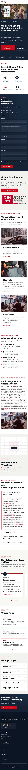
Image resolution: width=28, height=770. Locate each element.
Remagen (5, 472)
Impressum (3, 745)
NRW (15, 386)
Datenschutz (4, 748)
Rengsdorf (5, 467)
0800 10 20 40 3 (4, 759)
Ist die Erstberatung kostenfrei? (11, 683)
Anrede (2, 134)
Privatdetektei (6, 503)
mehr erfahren (6, 594)
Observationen (6, 408)
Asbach (13, 470)
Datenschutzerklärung (13, 161)
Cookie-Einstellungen (5, 750)
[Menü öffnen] (25, 2)
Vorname (3, 139)
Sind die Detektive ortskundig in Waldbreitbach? (11, 671)
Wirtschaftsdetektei (8, 505)
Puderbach (15, 472)
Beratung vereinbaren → (9, 707)
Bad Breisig (5, 470)
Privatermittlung (4, 738)
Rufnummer (3, 150)
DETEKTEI (5, 717)
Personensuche (11, 514)
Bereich (3, 118)
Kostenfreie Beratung (10, 190)
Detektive (11, 399)
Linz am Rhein (19, 467)
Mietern (12, 517)
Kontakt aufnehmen (20, 47)
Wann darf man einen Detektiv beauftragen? (11, 687)
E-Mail (2, 156)
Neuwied (10, 472)
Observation (19, 524)
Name (3, 145)
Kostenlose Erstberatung (7, 47)
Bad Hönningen (11, 467)
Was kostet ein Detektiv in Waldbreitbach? (9, 665)
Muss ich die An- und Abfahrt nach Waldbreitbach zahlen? (11, 677)
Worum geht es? (5, 124)
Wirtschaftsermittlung (6, 736)
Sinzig (10, 470)
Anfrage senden (7, 166)
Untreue (5, 515)
